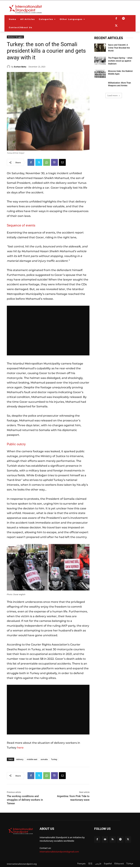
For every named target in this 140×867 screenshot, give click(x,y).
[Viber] (54, 162)
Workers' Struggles (15, 37)
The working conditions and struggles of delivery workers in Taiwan (25, 800)
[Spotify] (123, 18)
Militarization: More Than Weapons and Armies (119, 84)
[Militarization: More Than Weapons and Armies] (100, 85)
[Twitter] (116, 26)
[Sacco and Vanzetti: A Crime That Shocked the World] (100, 48)
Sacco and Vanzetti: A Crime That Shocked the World (119, 48)
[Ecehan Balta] (9, 66)
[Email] (62, 162)
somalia (44, 759)
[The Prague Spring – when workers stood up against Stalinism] (100, 61)
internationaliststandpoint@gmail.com (59, 851)
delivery (19, 759)
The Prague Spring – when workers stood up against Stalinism (120, 61)
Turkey (54, 759)
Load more (112, 95)
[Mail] (105, 839)
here (20, 747)
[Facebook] (116, 18)
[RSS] (113, 839)
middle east (32, 759)
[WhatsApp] (46, 162)
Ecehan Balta (20, 66)
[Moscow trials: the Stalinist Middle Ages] (100, 74)
